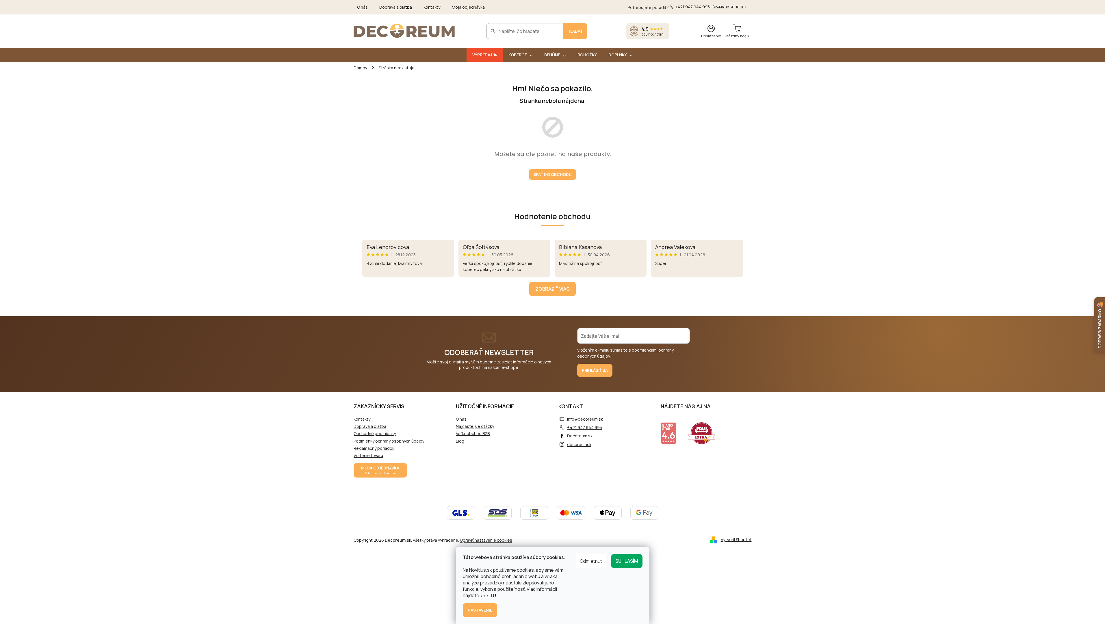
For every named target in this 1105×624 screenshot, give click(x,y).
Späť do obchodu (552, 174)
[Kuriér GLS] (461, 512)
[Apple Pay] (608, 512)
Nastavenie (480, 610)
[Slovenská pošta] (534, 512)
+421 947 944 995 (584, 427)
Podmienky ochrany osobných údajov (389, 441)
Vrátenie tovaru (368, 455)
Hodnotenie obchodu (552, 216)
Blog (460, 441)
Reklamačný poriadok (374, 448)
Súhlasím (626, 561)
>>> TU (488, 595)
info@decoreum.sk (585, 419)
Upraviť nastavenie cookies (486, 540)
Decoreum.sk (580, 436)
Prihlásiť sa (595, 370)
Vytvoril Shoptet (736, 539)
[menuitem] (485, 55)
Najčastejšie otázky (475, 426)
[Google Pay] (644, 512)
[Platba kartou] (571, 512)
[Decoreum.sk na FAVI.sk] (705, 429)
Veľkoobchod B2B (473, 433)
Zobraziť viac (552, 289)
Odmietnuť (591, 561)
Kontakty (432, 7)
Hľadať (575, 31)
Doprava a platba (395, 7)
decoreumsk (579, 444)
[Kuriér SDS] (497, 512)
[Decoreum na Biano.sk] (672, 429)
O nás (362, 7)
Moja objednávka (468, 7)
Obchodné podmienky (375, 433)
